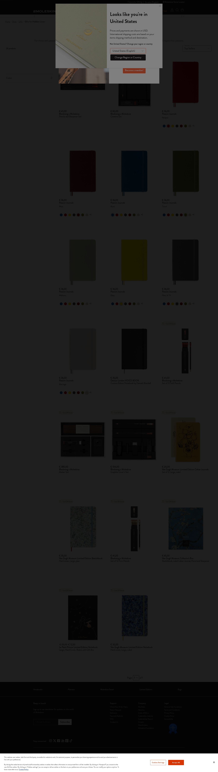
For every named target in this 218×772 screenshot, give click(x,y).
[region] (109, 762)
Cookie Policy (23, 769)
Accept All (176, 762)
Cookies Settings (158, 762)
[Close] (214, 762)
